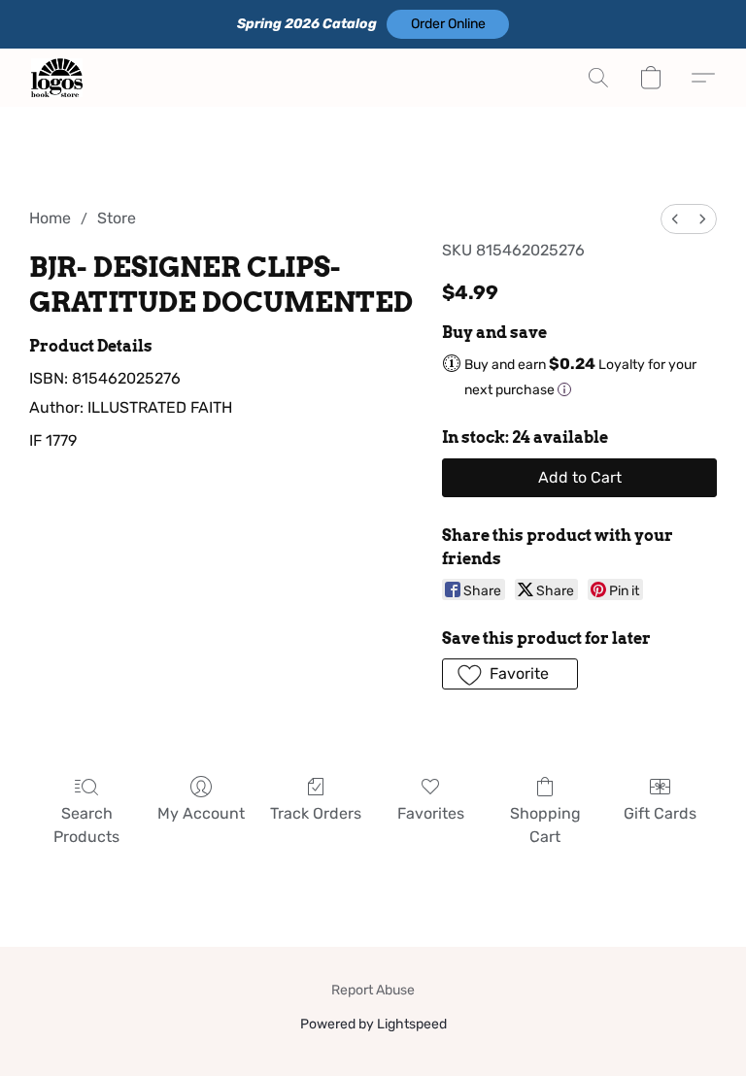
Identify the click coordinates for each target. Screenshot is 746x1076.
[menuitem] (675, 219)
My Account (201, 813)
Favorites (430, 813)
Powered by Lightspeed (373, 1024)
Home (50, 218)
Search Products (86, 825)
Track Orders (315, 813)
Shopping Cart (545, 825)
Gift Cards (660, 813)
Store (116, 218)
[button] (448, 24)
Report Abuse (373, 990)
